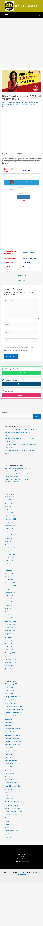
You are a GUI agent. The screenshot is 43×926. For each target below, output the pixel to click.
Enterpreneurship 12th (12, 744)
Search (4, 413)
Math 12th (8, 779)
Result (27, 105)
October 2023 (9, 589)
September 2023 (10, 592)
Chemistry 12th (10, 703)
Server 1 (26, 252)
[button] (39, 15)
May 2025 (8, 538)
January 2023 (9, 618)
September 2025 (10, 525)
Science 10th (9, 827)
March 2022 (9, 650)
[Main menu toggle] (6, 15)
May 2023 (8, 605)
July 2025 (8, 532)
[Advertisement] (21, 46)
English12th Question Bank (14, 741)
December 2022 (10, 621)
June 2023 (8, 602)
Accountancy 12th (11, 684)
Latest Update (19, 105)
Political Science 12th (12, 815)
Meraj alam (8, 468)
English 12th (9, 725)
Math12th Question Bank (13, 786)
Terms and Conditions (21, 861)
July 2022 (8, 637)
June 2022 (8, 640)
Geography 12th (10, 751)
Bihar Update (29, 103)
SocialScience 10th (11, 831)
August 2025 (9, 528)
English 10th (9, 722)
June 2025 (8, 535)
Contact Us (21, 854)
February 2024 (10, 576)
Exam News (9, 748)
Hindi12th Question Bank (13, 764)
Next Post (21, 280)
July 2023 (8, 599)
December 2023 (10, 583)
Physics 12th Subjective (13, 805)
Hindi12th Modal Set (11, 760)
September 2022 (10, 630)
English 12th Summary (12, 735)
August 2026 (9, 497)
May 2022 (8, 643)
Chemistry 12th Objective (13, 706)
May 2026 (8, 506)
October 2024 (9, 557)
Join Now (22, 373)
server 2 (33, 258)
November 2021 (10, 662)
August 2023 (9, 595)
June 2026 (8, 503)
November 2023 (10, 586)
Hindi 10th (8, 754)
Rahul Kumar (9, 479)
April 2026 (8, 509)
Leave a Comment (8, 103)
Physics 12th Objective (12, 802)
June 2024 (8, 567)
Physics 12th (9, 799)
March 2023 (9, 611)
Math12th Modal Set (11, 783)
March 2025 (9, 544)
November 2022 (10, 624)
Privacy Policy (21, 859)
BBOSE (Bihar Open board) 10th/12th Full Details (21, 429)
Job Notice (10, 105)
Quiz (6, 818)
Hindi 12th (8, 757)
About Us (21, 852)
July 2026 (8, 500)
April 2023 (8, 608)
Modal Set (8, 789)
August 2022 (9, 634)
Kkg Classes (9, 474)
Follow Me (22, 395)
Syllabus (8, 834)
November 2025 (10, 519)
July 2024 (8, 563)
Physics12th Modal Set (12, 808)
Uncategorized (10, 837)
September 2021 (10, 669)
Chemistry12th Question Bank (15, 716)
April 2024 (8, 570)
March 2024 (9, 573)
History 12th (9, 767)
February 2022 (10, 653)
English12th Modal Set (12, 738)
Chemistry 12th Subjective (14, 709)
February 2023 (10, 614)
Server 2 (33, 252)
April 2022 (8, 646)
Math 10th (8, 776)
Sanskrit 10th (9, 824)
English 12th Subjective (12, 732)
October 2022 (9, 627)
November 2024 (10, 554)
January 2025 (9, 551)
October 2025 (9, 522)
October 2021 (9, 666)
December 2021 (10, 659)
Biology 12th (9, 693)
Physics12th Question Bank (14, 811)
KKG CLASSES (26, 6)
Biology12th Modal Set (12, 697)
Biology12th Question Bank (14, 700)
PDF (6, 795)
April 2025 (8, 541)
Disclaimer (21, 856)
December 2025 (10, 516)
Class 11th (8, 719)
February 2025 (10, 548)
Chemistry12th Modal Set (13, 712)
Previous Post (21, 275)
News (7, 792)
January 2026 (9, 512)
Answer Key (20, 103)
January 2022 (9, 656)
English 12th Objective (12, 728)
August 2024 (9, 560)
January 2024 (9, 579)
